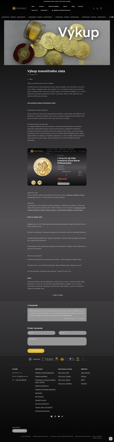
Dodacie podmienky (41, 376)
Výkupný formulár (40, 400)
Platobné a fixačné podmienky (44, 373)
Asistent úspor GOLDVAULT (44, 407)
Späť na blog (58, 295)
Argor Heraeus (85, 373)
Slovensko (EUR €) (19, 430)
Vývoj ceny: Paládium (65, 383)
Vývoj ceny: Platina (64, 380)
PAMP (83, 380)
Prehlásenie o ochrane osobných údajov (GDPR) (61, 436)
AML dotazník (39, 396)
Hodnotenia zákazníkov (42, 411)
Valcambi (84, 383)
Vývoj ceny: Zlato (63, 373)
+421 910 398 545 (20, 380)
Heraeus (83, 376)
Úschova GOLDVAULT (42, 404)
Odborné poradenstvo (42, 386)
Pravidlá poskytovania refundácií (40, 436)
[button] (94, 8)
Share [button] (31, 79)
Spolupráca (38, 393)
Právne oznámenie (97, 438)
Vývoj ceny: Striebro (64, 376)
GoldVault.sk (28, 436)
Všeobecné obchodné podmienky (45, 389)
